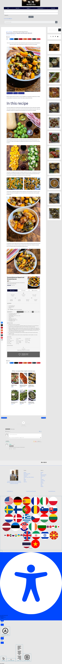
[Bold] (9, 437)
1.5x (35, 311)
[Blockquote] (18, 437)
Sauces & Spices (43, 480)
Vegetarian (42, 486)
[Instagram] (44, 462)
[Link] (20, 437)
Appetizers (42, 472)
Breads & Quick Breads (43, 474)
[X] (50, 36)
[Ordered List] (15, 437)
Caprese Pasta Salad (14, 385)
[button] (7, 285)
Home (8, 8)
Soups (41, 484)
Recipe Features (40, 8)
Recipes (28, 8)
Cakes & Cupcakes (26, 474)
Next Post (43, 418)
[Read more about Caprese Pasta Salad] (15, 378)
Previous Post (4, 418)
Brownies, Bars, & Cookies (27, 473)
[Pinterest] (45, 462)
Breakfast (25, 472)
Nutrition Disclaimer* (10, 345)
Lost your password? (6, 18)
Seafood (42, 481)
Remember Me (6, 15)
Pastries (25, 480)
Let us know (23, 354)
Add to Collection (21, 93)
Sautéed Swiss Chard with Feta (31, 402)
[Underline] (12, 437)
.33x (28, 311)
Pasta (41, 477)
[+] (23, 437)
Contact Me (53, 8)
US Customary (20, 311)
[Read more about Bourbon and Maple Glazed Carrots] (23, 378)
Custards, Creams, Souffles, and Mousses (29, 477)
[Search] (56, 22)
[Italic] (11, 437)
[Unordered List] (16, 437)
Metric (25, 311)
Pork (41, 478)
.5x (30, 311)
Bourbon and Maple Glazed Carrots (23, 385)
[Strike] (14, 437)
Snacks (41, 485)
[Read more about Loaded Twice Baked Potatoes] (32, 378)
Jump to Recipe (10, 93)
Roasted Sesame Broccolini (14, 402)
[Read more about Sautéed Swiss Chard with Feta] (32, 395)
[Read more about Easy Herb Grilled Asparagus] (23, 395)
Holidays (25, 479)
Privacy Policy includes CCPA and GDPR (31, 491)
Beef (41, 473)
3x (38, 311)
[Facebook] (41, 462)
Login (41, 431)
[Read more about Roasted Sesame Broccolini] (15, 395)
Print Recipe (12, 290)
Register (10, 18)
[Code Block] (19, 437)
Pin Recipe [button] (15, 93)
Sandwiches (42, 479)
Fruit (24, 478)
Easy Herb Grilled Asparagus (23, 402)
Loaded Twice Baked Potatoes (31, 385)
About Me (17, 8)
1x (32, 311)
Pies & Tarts (25, 481)
